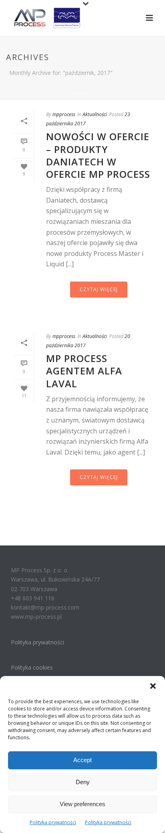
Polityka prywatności (53, 822)
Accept (82, 760)
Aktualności (94, 114)
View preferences (82, 804)
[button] (153, 686)
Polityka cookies (32, 667)
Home (81, 94)
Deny (83, 782)
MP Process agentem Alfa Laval (84, 371)
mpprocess (63, 114)
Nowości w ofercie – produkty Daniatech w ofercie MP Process (98, 155)
